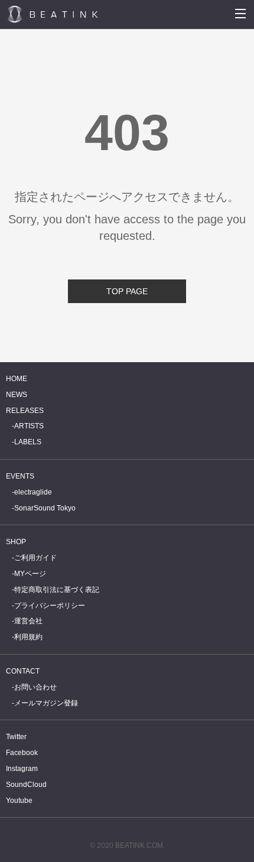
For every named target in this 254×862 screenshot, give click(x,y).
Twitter (16, 737)
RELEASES (25, 410)
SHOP (16, 542)
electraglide (33, 492)
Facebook (22, 753)
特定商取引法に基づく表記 (56, 589)
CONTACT (23, 671)
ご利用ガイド (35, 558)
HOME (16, 379)
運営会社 (28, 621)
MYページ (30, 574)
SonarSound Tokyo (45, 508)
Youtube (19, 800)
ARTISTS (29, 426)
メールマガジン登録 (46, 703)
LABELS (27, 442)
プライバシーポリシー (49, 605)
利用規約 (28, 637)
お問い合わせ (35, 687)
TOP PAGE (127, 291)
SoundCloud (26, 784)
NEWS (16, 395)
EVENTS (20, 476)
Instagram (22, 769)
